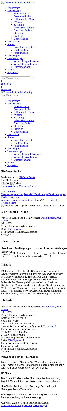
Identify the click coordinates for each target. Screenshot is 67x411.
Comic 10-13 (49, 326)
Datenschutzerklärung (12, 405)
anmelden (6, 83)
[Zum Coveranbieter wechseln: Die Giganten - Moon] (18, 205)
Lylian (44, 217)
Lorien (4, 220)
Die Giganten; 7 (16, 229)
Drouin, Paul (54, 217)
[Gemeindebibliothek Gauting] (16, 2)
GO (33, 78)
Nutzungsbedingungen (35, 405)
